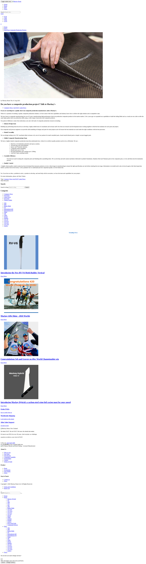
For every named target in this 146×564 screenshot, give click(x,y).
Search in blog (4, 187)
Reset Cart (7, 488)
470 (8, 503)
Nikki (5, 212)
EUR (5, 16)
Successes (6, 198)
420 (8, 505)
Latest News (23, 108)
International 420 (8, 209)
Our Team (6, 454)
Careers (6, 460)
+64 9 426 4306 (10, 443)
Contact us (7, 479)
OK (5, 213)
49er (5, 204)
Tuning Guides (8, 200)
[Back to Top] (1, 491)
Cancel (3, 562)
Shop (5, 7)
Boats (5, 6)
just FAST (16, 108)
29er (5, 203)
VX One (6, 223)
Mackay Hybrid (11, 499)
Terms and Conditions (10, 487)
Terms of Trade (8, 461)
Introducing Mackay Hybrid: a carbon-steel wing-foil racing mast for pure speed (36, 402)
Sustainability (7, 458)
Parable (9, 520)
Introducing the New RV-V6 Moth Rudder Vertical (23, 273)
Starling (6, 218)
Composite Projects (12, 525)
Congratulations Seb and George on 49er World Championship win (30, 359)
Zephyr (6, 226)
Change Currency (10, 562)
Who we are (7, 452)
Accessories (7, 470)
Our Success (7, 455)
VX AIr (6, 220)
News (5, 9)
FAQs (5, 473)
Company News (8, 108)
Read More (4, 276)
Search (2, 12)
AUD (5, 21)
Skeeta (6, 216)
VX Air (9, 514)
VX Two (6, 224)
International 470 (8, 210)
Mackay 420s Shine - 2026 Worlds (15, 316)
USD (5, 18)
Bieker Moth (7, 206)
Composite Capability (10, 457)
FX (5, 207)
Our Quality (7, 471)
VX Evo (6, 221)
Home (5, 4)
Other (5, 215)
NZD (2, 13)
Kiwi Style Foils (11, 523)
